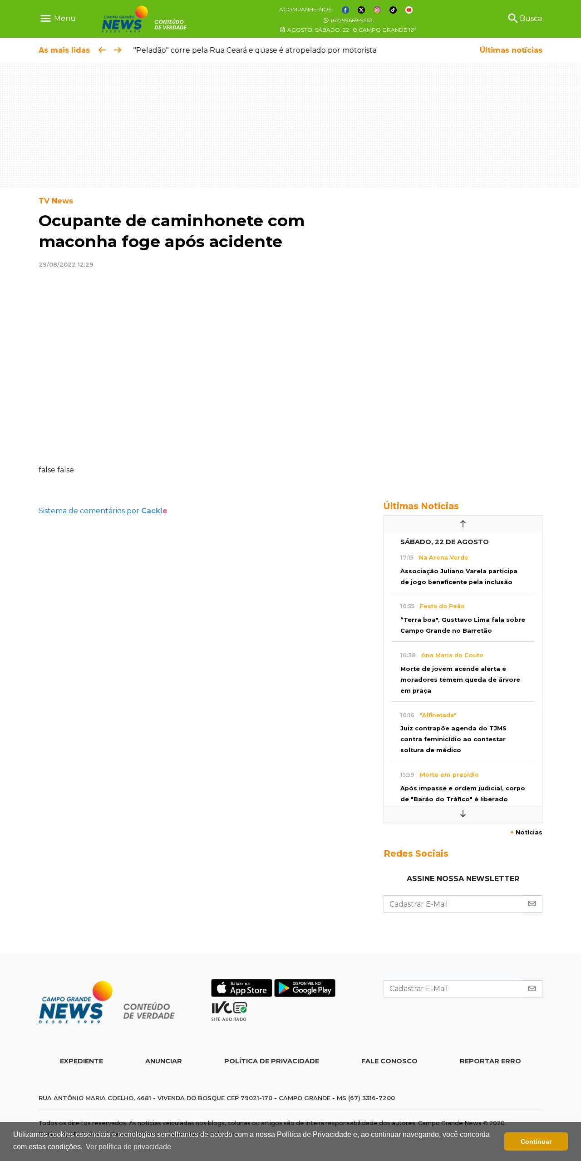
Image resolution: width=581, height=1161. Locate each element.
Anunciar (163, 1061)
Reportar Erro (490, 1061)
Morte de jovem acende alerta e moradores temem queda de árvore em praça (460, 679)
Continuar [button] (536, 1141)
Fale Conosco (389, 1061)
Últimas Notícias (421, 506)
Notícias (526, 832)
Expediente (81, 1061)
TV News (56, 201)
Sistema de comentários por (103, 510)
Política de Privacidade (271, 1061)
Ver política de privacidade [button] (128, 1147)
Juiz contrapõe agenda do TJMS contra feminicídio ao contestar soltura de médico (453, 739)
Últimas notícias (511, 50)
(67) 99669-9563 (351, 20)
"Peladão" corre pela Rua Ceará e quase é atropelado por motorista (251, 50)
